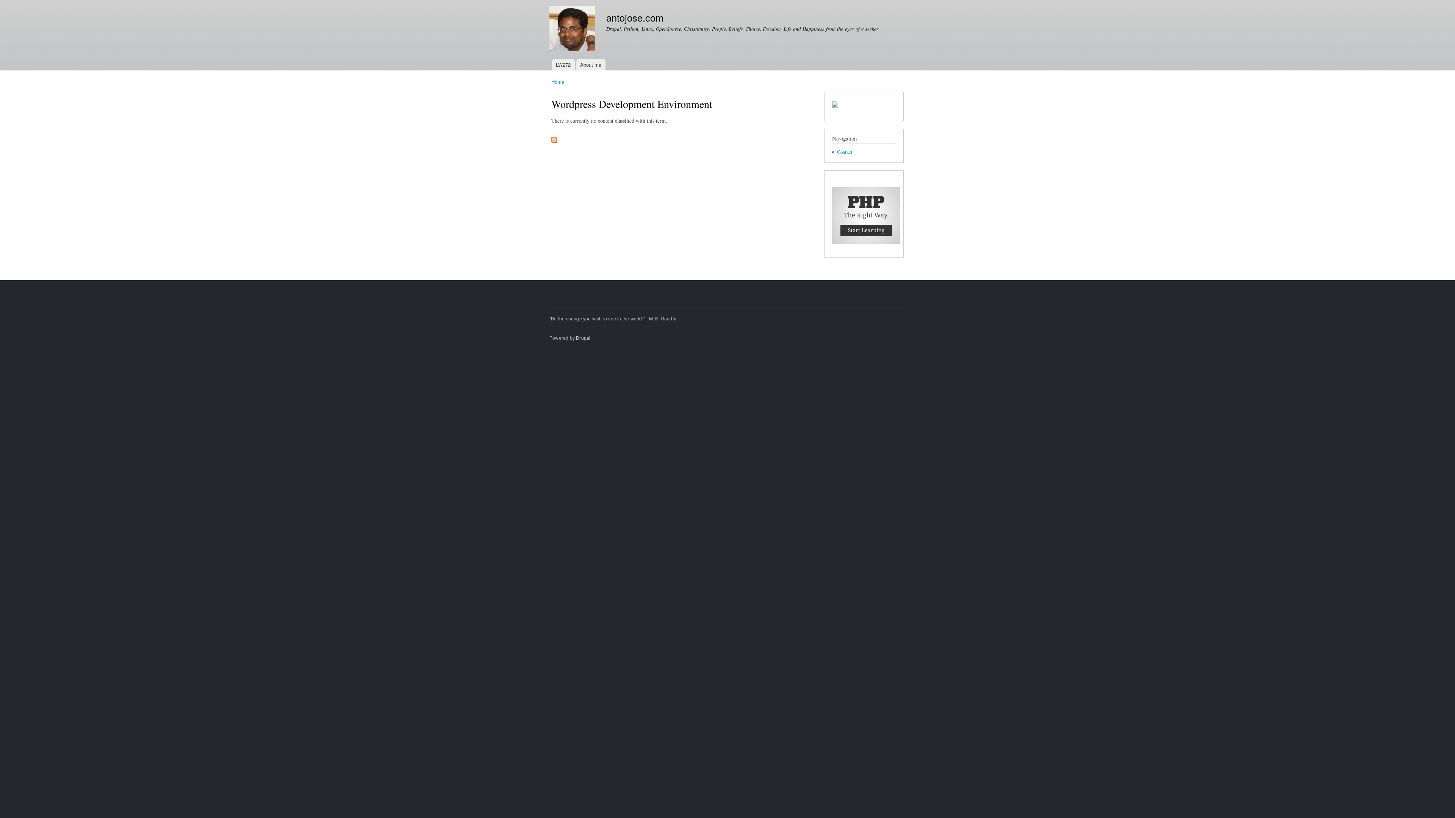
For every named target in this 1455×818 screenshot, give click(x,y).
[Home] (573, 29)
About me (590, 64)
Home (557, 81)
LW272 (563, 64)
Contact (845, 152)
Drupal (583, 337)
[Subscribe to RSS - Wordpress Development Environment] (554, 138)
